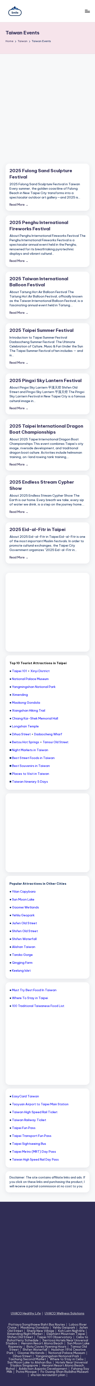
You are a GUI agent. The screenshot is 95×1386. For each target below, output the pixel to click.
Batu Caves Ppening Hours (46, 1346)
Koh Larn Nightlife (71, 1331)
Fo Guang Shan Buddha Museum (65, 1372)
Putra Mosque (26, 1372)
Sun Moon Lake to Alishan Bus (29, 1362)
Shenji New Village (40, 1331)
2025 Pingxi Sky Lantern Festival (45, 380)
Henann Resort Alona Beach (42, 1343)
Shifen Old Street (20, 1337)
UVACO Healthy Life (26, 1313)
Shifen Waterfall (35, 1349)
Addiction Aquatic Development (43, 1368)
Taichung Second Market (27, 1359)
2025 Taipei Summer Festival (41, 330)
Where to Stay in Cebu (66, 1359)
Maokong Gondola (35, 1327)
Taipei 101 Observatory (54, 1337)
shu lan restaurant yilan (48, 1375)
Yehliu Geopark (64, 1327)
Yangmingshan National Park (57, 1356)
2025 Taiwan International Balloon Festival (38, 282)
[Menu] (87, 11)
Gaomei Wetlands (31, 1353)
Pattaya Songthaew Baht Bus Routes (37, 1324)
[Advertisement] (47, 104)
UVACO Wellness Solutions (64, 1313)
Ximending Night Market (25, 1334)
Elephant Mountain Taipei (66, 1334)
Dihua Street (22, 1356)
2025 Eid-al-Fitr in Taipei (37, 529)
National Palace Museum (66, 1353)
